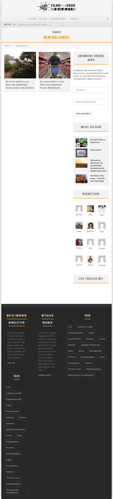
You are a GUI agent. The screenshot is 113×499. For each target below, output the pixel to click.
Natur (9, 459)
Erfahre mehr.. (44, 375)
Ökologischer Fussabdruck (12, 491)
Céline (79, 231)
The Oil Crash (12, 478)
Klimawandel (12, 441)
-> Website (73, 18)
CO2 (8, 387)
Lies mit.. (11, 362)
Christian (102, 265)
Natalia (79, 265)
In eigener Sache (58, 18)
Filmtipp (32, 18)
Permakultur (12, 466)
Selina (79, 248)
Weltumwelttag (13, 484)
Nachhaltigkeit (13, 453)
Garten (22, 417)
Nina (90, 248)
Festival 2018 (12, 411)
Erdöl (8, 405)
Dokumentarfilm (14, 399)
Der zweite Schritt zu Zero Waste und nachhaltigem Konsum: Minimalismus (52, 84)
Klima (19, 435)
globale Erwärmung (15, 429)
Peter (102, 231)
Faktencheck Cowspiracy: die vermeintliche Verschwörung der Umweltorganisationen (99, 165)
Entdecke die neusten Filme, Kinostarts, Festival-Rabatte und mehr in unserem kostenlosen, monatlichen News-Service (90, 74)
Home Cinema (95, 150)
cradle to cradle (14, 393)
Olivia (102, 215)
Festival (43, 18)
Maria (90, 265)
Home (6, 46)
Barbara (79, 214)
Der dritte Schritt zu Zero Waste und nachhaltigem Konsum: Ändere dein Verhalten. (20, 84)
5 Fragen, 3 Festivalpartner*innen (32, 25)
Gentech (10, 423)
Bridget (102, 248)
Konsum (10, 447)
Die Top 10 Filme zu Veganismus (97, 140)
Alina (90, 214)
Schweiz (10, 472)
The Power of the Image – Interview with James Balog (97, 178)
